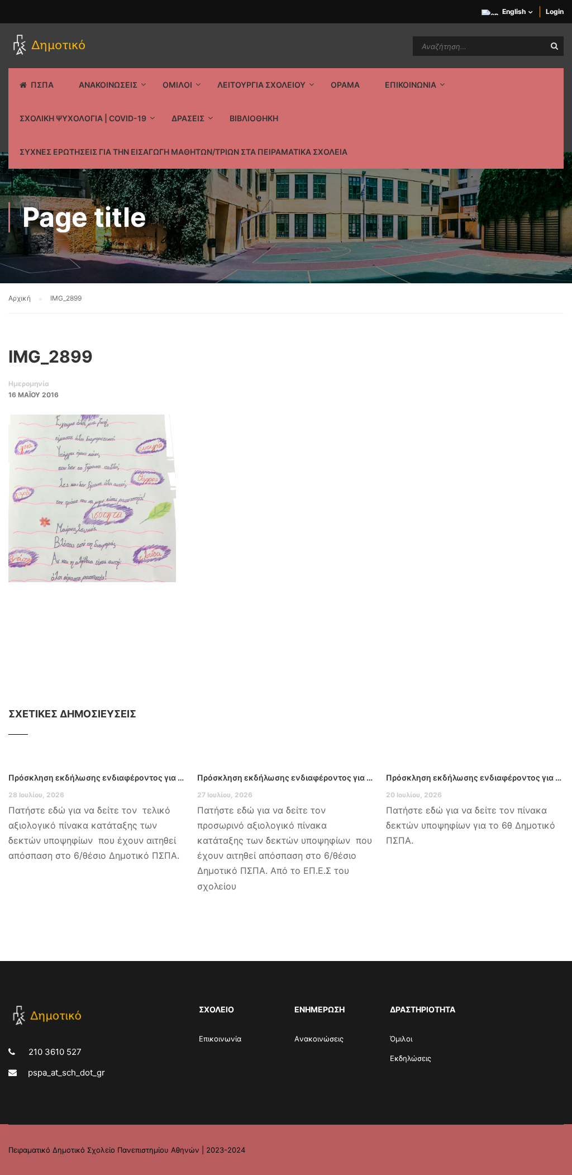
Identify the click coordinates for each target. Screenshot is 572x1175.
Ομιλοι (177, 84)
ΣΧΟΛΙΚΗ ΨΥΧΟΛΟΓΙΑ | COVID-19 (83, 118)
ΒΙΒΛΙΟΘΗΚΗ (254, 118)
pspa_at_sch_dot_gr (66, 1072)
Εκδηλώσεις (410, 1058)
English (514, 11)
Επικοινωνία (220, 1038)
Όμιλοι (401, 1038)
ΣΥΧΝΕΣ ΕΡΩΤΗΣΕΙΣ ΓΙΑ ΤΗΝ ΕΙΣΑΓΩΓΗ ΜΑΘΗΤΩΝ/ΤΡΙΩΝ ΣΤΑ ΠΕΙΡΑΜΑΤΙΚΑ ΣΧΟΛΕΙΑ (183, 151)
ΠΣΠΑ (42, 84)
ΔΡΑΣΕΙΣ (187, 118)
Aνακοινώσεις (319, 1038)
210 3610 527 (54, 1051)
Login (555, 11)
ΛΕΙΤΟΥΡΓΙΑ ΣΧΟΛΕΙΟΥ (261, 84)
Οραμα (345, 84)
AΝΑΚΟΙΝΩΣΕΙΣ (108, 84)
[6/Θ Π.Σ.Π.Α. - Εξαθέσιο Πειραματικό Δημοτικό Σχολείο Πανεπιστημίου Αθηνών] (51, 46)
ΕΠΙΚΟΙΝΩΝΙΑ (410, 84)
